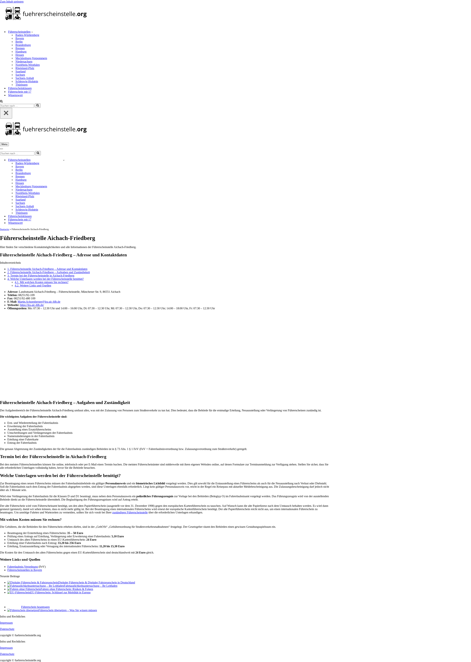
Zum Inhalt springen (12, 1)
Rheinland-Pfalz (24, 68)
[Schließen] (6, 113)
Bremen (20, 48)
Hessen (19, 54)
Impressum (6, 622)
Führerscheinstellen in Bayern (24, 570)
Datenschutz (7, 629)
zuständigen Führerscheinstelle (130, 512)
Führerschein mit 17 (19, 91)
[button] (32, 31)
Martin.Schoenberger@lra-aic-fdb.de (39, 301)
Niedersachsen (23, 61)
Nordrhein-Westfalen (27, 64)
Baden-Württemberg (27, 35)
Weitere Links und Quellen (33, 285)
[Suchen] (1, 101)
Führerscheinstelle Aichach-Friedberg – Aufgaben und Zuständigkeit (48, 272)
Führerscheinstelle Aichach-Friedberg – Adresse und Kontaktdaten (47, 269)
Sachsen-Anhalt (24, 78)
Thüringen (21, 84)
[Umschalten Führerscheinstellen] (63, 160)
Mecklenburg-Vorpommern (31, 58)
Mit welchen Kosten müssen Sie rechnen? (41, 282)
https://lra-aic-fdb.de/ (32, 305)
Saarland (20, 71)
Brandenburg (23, 45)
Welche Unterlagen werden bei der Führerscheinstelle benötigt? (45, 278)
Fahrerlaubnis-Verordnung (22, 566)
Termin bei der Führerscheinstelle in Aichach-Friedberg (40, 275)
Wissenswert (15, 95)
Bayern (19, 38)
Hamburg (20, 51)
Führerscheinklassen (20, 88)
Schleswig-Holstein (26, 81)
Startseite (4, 229)
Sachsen (20, 74)
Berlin (19, 41)
